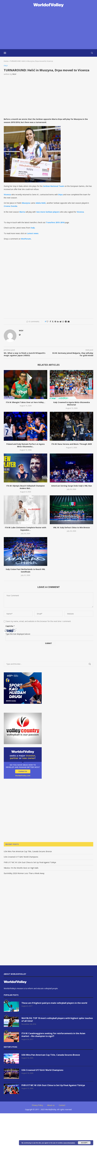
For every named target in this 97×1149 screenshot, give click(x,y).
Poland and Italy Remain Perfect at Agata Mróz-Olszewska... (25, 445)
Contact (62, 1105)
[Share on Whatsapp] (63, 321)
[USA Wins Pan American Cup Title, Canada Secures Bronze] (11, 1058)
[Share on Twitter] (53, 321)
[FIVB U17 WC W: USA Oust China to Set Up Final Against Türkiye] (11, 1089)
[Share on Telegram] (66, 321)
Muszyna (26, 203)
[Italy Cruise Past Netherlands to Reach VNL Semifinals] (25, 551)
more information (69, 1143)
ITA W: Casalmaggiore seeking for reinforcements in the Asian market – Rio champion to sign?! (53, 1035)
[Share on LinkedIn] (58, 321)
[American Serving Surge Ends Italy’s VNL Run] (71, 468)
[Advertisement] (48, 28)
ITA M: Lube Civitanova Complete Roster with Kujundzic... (25, 528)
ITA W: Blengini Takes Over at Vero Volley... (25, 402)
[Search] (92, 53)
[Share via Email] (68, 321)
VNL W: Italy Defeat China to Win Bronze (71, 527)
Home (6, 61)
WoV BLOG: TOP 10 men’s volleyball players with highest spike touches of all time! (57, 1019)
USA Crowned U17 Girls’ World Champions (21, 857)
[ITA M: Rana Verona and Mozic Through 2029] (71, 426)
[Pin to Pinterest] (55, 321)
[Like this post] (47, 321)
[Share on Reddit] (60, 321)
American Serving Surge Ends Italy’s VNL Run (71, 486)
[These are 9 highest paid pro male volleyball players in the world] (11, 1007)
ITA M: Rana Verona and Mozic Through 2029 (71, 444)
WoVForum (26, 239)
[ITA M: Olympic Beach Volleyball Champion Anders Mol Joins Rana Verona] (25, 468)
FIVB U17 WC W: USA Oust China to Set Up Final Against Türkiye (30, 862)
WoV (14, 74)
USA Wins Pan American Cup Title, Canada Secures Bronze (28, 851)
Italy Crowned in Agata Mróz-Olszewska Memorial (71, 403)
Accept (84, 1143)
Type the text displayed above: (18, 634)
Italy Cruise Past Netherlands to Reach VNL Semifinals (25, 570)
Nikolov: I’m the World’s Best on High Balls (21, 868)
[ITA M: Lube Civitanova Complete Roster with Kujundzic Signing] (25, 509)
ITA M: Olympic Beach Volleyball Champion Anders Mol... (25, 487)
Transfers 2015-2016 (55, 222)
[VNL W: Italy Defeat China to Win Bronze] (71, 509)
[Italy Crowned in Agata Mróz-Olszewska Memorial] (71, 384)
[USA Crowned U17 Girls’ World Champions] (11, 1074)
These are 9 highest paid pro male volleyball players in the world (54, 1003)
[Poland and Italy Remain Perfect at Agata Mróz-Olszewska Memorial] (25, 426)
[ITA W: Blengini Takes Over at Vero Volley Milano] (25, 384)
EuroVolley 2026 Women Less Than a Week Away (24, 873)
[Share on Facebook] (50, 321)
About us (51, 1105)
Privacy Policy (37, 1105)
